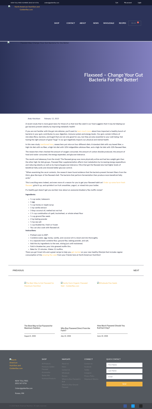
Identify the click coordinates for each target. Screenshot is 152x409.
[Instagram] (140, 406)
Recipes (122, 23)
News (96, 23)
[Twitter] (133, 406)
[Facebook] (125, 406)
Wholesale (108, 23)
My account (128, 2)
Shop (56, 23)
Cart (116, 2)
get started (76, 252)
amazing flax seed (49, 255)
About (83, 23)
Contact (70, 23)
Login (139, 2)
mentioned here (46, 144)
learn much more (84, 131)
